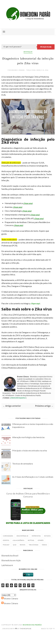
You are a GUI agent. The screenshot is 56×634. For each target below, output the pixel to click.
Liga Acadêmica (18, 540)
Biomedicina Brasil (9, 555)
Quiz (14, 545)
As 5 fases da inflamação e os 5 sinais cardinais (32, 477)
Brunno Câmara (11, 598)
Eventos (6, 540)
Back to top (47, 629)
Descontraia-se (22, 536)
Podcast (6, 545)
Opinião (41, 540)
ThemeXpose (25, 629)
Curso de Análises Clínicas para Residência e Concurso (28, 495)
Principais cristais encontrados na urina (29, 450)
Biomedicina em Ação (11, 560)
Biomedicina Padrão (32, 625)
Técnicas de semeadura (22, 463)
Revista (22, 545)
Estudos (47, 536)
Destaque (28, 52)
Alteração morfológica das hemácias (28, 437)
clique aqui (28, 203)
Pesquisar (45, 47)
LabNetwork (7, 565)
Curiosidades (8, 536)
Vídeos (44, 545)
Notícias (31, 540)
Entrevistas (36, 536)
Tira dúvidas (33, 545)
